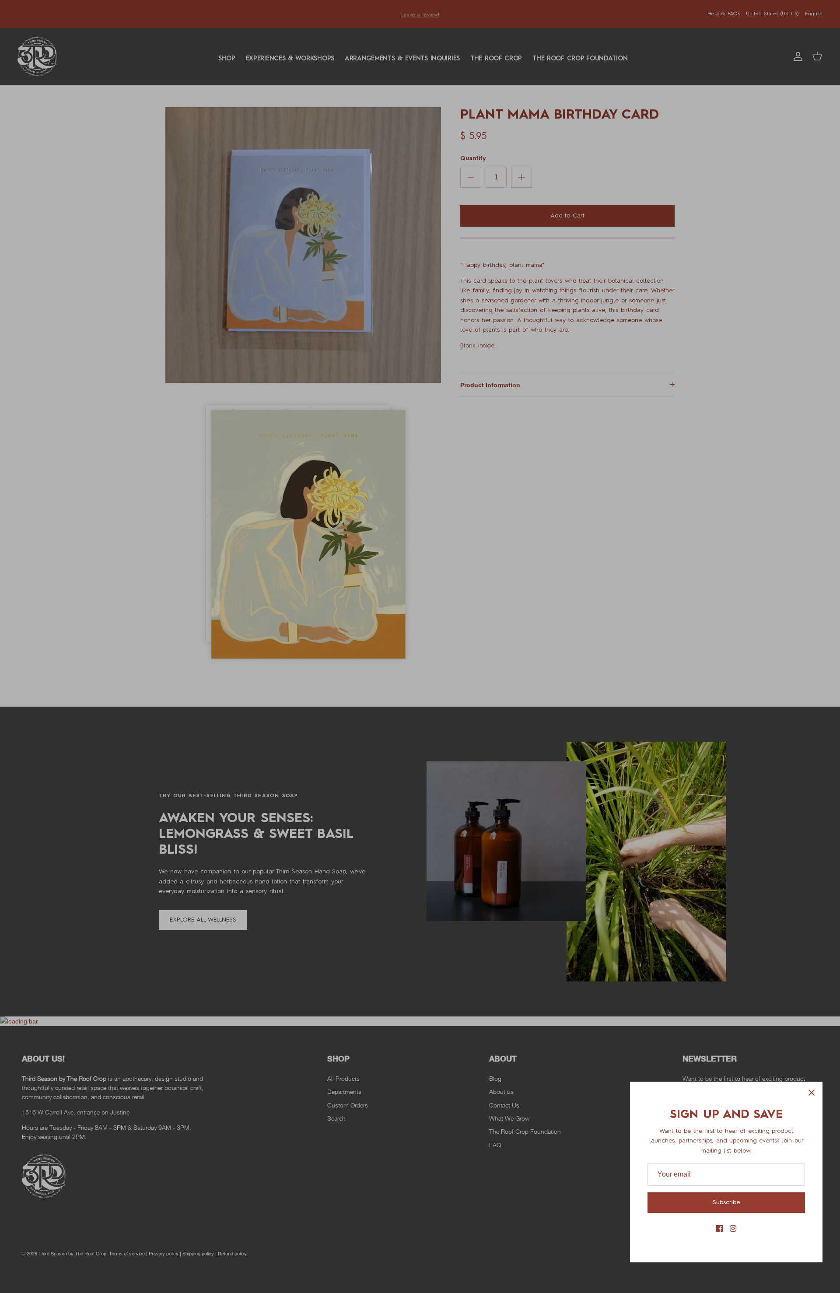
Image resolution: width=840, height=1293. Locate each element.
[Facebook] (719, 1228)
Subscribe (726, 1202)
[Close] (811, 1092)
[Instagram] (733, 1228)
